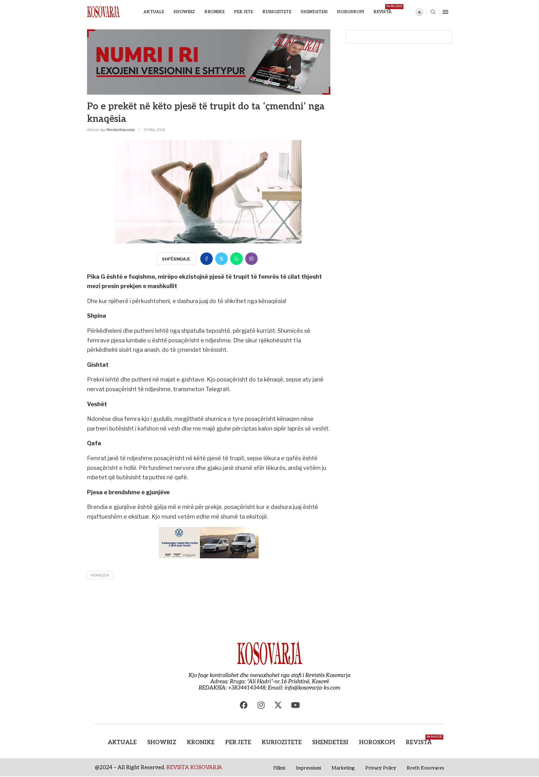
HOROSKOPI (350, 11)
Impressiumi (308, 768)
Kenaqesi (100, 575)
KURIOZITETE (276, 11)
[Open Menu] (445, 12)
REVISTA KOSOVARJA (194, 768)
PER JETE (243, 11)
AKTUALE (153, 11)
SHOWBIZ (184, 11)
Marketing (343, 768)
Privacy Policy (380, 768)
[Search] (433, 12)
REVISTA (382, 9)
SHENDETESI (314, 11)
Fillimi (279, 768)
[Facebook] (244, 705)
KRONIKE (214, 11)
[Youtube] (295, 705)
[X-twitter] (278, 705)
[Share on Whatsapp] (236, 258)
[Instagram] (261, 705)
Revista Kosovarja (120, 129)
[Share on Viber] (251, 258)
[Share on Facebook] (206, 258)
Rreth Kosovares (425, 768)
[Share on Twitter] (221, 258)
